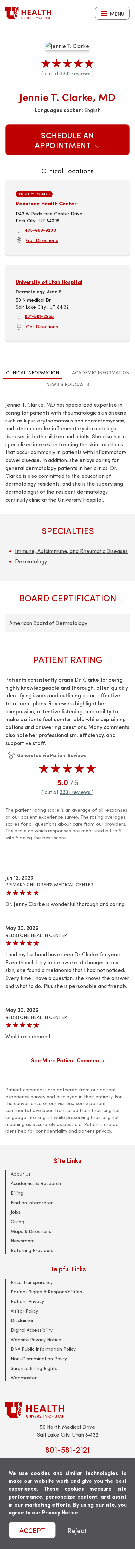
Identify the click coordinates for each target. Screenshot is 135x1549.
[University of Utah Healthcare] (67, 1410)
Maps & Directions (31, 1231)
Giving (17, 1221)
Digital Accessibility (32, 1330)
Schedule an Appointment (64, 140)
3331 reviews (75, 73)
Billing (17, 1193)
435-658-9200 (40, 230)
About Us (21, 1174)
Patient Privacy (27, 1301)
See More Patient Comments (67, 1060)
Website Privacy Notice (36, 1339)
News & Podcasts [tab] (67, 384)
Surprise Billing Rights (34, 1368)
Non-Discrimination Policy (39, 1358)
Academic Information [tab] (100, 372)
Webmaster (24, 1377)
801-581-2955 (39, 316)
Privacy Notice (60, 1512)
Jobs (15, 1212)
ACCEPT (32, 1530)
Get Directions (42, 240)
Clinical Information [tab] (32, 372)
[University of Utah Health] (28, 13)
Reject (77, 1530)
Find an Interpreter (32, 1202)
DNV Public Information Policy (43, 1349)
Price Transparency (32, 1282)
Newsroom (23, 1240)
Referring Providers (32, 1250)
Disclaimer (22, 1320)
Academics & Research (36, 1183)
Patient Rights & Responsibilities (46, 1292)
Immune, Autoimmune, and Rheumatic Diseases (71, 550)
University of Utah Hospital (49, 281)
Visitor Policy (24, 1311)
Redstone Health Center (46, 203)
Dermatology (31, 561)
